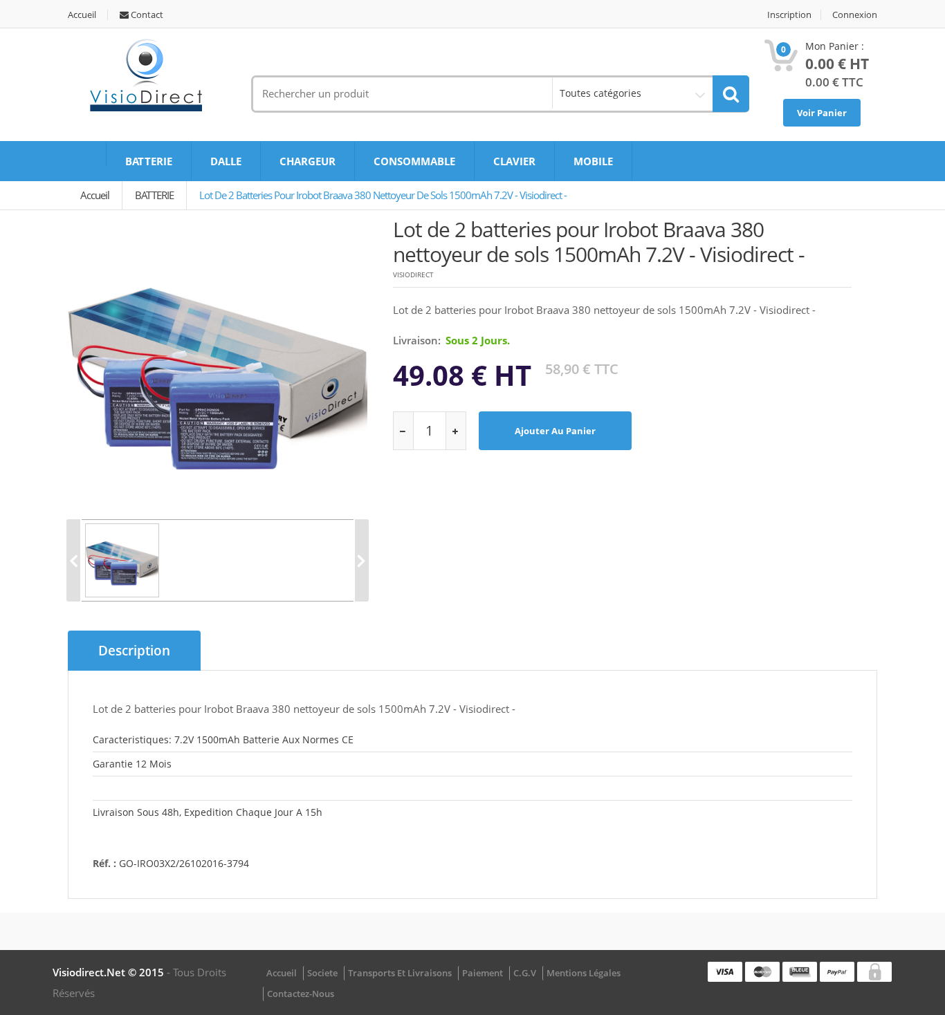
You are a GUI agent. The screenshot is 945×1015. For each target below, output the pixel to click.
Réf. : (104, 863)
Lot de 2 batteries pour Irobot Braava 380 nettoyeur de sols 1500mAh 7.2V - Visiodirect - (383, 195)
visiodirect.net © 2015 (110, 972)
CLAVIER (514, 161)
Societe (322, 973)
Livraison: (417, 340)
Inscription (789, 15)
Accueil (82, 15)
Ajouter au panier (555, 431)
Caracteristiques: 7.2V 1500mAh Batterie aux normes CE (223, 739)
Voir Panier (822, 112)
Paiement (482, 973)
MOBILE (593, 161)
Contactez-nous (300, 993)
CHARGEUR (307, 161)
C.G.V (524, 973)
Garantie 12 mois (132, 763)
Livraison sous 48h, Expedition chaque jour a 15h (207, 812)
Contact (146, 15)
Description (134, 651)
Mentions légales (584, 973)
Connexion (854, 15)
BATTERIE (148, 161)
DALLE (225, 161)
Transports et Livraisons (400, 973)
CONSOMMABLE (414, 161)
